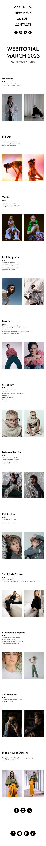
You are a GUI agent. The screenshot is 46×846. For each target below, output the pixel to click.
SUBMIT (23, 19)
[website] (25, 32)
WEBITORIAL (23, 7)
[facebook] (16, 32)
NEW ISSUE (23, 13)
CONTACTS (23, 24)
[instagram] (20, 32)
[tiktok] (30, 32)
